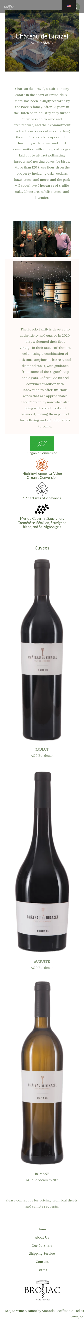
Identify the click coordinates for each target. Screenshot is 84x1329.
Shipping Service (42, 1253)
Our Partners (42, 1245)
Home (42, 1229)
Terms (42, 1270)
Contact (42, 1262)
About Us (42, 1237)
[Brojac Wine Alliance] (9, 7)
